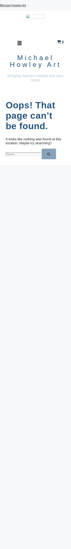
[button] (19, 43)
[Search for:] (24, 154)
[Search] (49, 154)
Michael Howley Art (13, 5)
